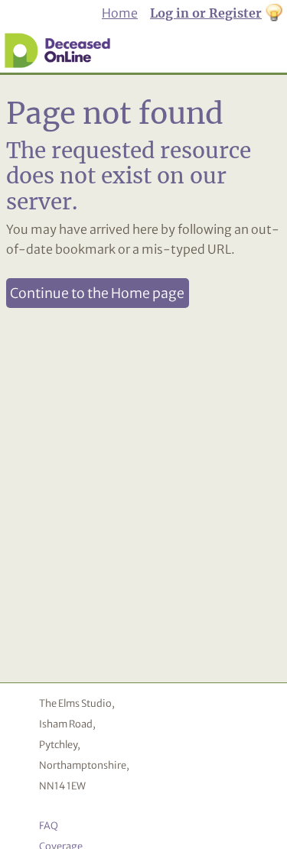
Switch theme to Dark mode (274, 13)
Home (120, 13)
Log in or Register (206, 13)
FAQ (48, 825)
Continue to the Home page (97, 293)
